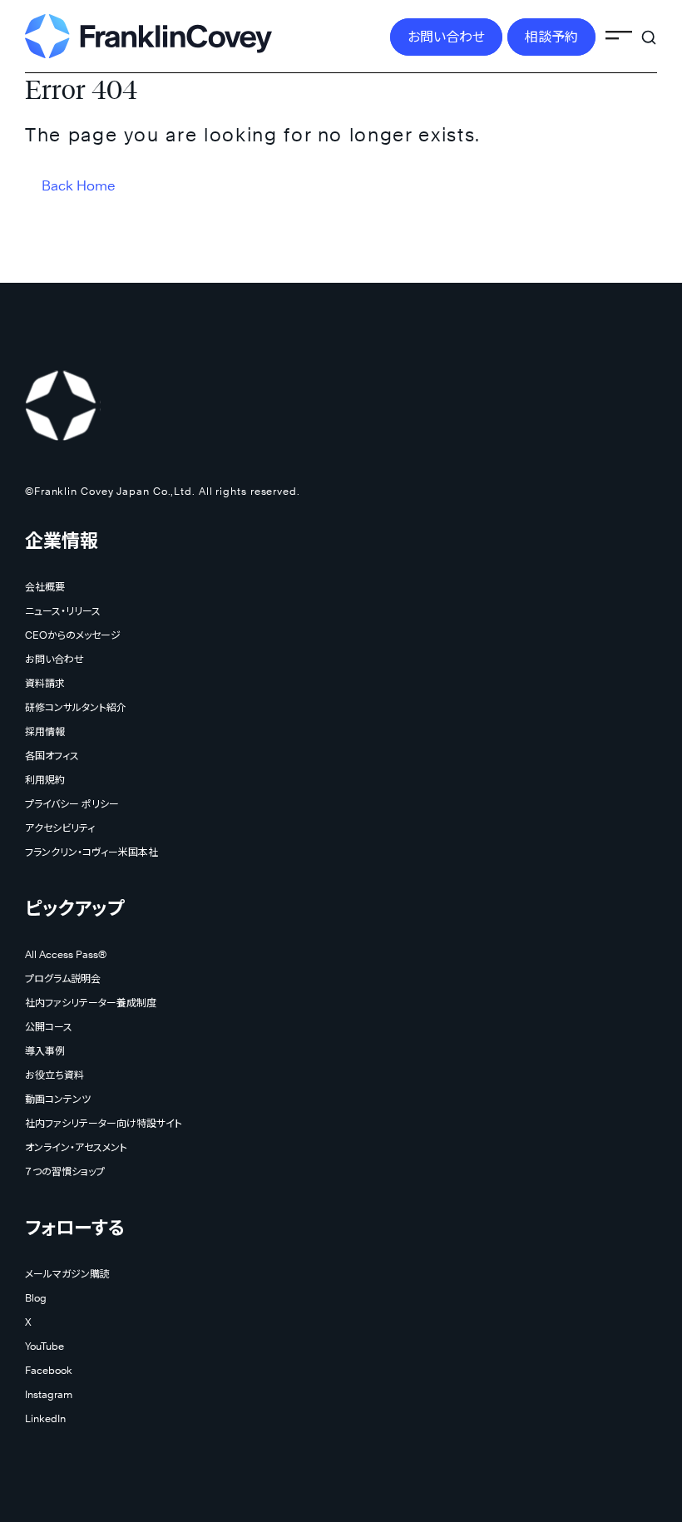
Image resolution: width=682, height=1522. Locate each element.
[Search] (648, 28)
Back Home (79, 186)
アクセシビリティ (60, 828)
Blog (36, 1298)
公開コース (48, 1026)
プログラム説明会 (63, 978)
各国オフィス (52, 755)
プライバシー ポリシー (72, 804)
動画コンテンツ (58, 1099)
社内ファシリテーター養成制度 (90, 1002)
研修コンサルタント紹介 (75, 707)
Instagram (48, 1394)
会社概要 (45, 587)
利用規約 (45, 779)
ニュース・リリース (63, 611)
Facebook (48, 1370)
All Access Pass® (65, 954)
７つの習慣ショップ (65, 1171)
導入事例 (45, 1051)
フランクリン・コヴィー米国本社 (91, 852)
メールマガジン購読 (67, 1274)
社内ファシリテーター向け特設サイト (103, 1123)
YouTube (44, 1346)
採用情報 (45, 731)
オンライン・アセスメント (76, 1147)
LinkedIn (45, 1418)
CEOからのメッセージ (73, 635)
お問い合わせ (446, 37)
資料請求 (45, 683)
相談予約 (551, 37)
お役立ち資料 (54, 1075)
